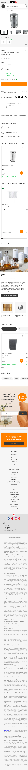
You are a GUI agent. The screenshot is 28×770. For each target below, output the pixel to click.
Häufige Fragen (14, 492)
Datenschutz (6, 525)
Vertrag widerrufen (14, 494)
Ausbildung (14, 506)
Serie (15, 115)
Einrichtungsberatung (14, 481)
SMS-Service (14, 477)
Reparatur (14, 501)
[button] (3, 2)
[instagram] (16, 518)
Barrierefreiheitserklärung (9, 529)
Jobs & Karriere (14, 504)
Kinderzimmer (14, 461)
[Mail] (26, 97)
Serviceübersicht (14, 472)
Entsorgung (14, 496)
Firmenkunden (14, 484)
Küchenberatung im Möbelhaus (14, 483)
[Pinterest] (22, 97)
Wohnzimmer (14, 454)
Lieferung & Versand (11, 132)
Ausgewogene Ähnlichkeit (9, 328)
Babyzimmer (14, 457)
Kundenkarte (14, 474)
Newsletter (14, 479)
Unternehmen (14, 503)
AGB (4, 523)
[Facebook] (19, 97)
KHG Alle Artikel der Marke (10, 295)
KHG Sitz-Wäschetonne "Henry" (9, 146)
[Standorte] (21, 2)
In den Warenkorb (14, 84)
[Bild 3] (18, 32)
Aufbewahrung (6, 373)
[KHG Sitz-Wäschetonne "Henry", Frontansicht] (14, 21)
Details (7, 128)
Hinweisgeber (6, 527)
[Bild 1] (4, 32)
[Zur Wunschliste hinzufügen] (26, 50)
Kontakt (14, 497)
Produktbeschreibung (6, 115)
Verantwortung (14, 508)
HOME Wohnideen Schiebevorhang (10, 186)
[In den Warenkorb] (21, 173)
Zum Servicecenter (14, 443)
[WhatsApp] (16, 97)
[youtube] (19, 518)
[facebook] (9, 518)
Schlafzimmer (14, 456)
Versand (9, 64)
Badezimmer (14, 459)
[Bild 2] (11, 32)
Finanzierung (14, 476)
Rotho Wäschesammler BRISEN (9, 334)
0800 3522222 (12, 105)
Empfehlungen (22, 115)
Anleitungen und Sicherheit (13, 136)
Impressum (6, 522)
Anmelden (22, 413)
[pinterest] (12, 518)
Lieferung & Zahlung (14, 499)
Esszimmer (14, 463)
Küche (14, 464)
